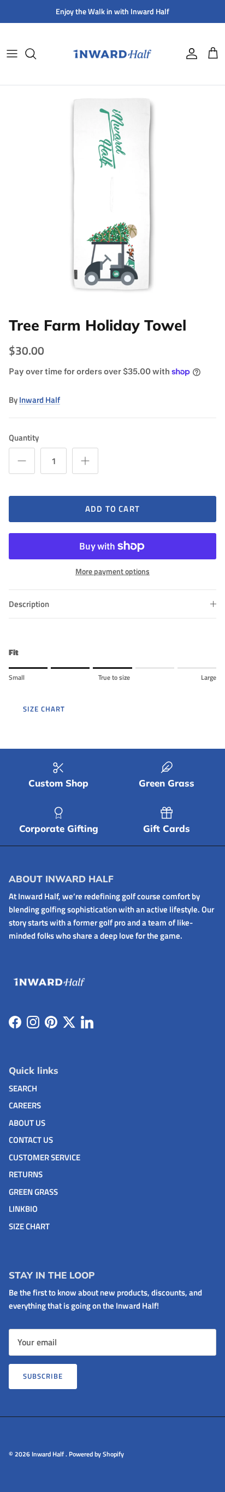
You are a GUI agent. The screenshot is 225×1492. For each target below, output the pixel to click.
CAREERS (25, 1105)
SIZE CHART (44, 708)
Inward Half (39, 400)
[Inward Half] (113, 53)
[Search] (36, 54)
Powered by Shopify (96, 1454)
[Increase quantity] (85, 461)
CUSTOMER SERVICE (44, 1157)
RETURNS (26, 1174)
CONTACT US (31, 1140)
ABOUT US (27, 1123)
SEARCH (23, 1088)
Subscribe (43, 1375)
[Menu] (12, 54)
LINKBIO (23, 1208)
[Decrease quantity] (22, 461)
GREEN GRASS (33, 1191)
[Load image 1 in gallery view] (112, 198)
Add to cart (112, 508)
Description (29, 604)
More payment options (112, 571)
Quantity (24, 437)
